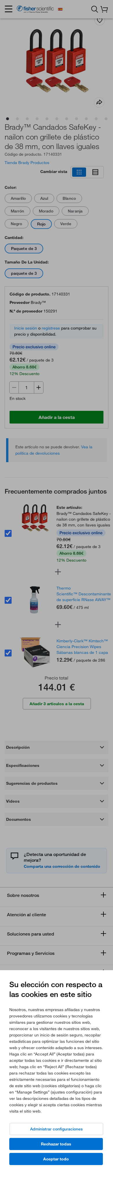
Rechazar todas (56, 1144)
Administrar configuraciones (56, 1129)
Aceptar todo (56, 1159)
